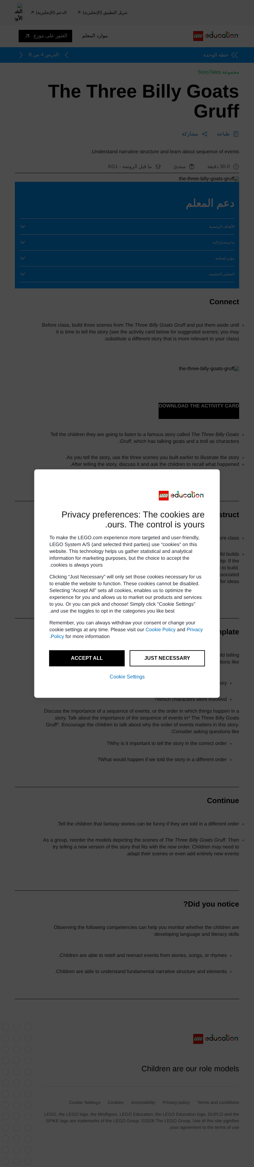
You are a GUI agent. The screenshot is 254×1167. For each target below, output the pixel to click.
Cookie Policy (161, 629)
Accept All (87, 658)
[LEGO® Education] (182, 496)
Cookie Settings (127, 676)
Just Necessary (167, 658)
